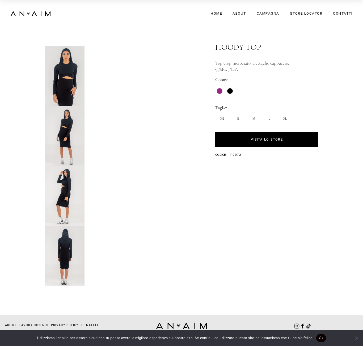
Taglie (220, 108)
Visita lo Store (267, 139)
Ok (321, 338)
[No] (356, 338)
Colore (221, 79)
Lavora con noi (34, 325)
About (11, 325)
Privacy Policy (65, 325)
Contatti (89, 325)
